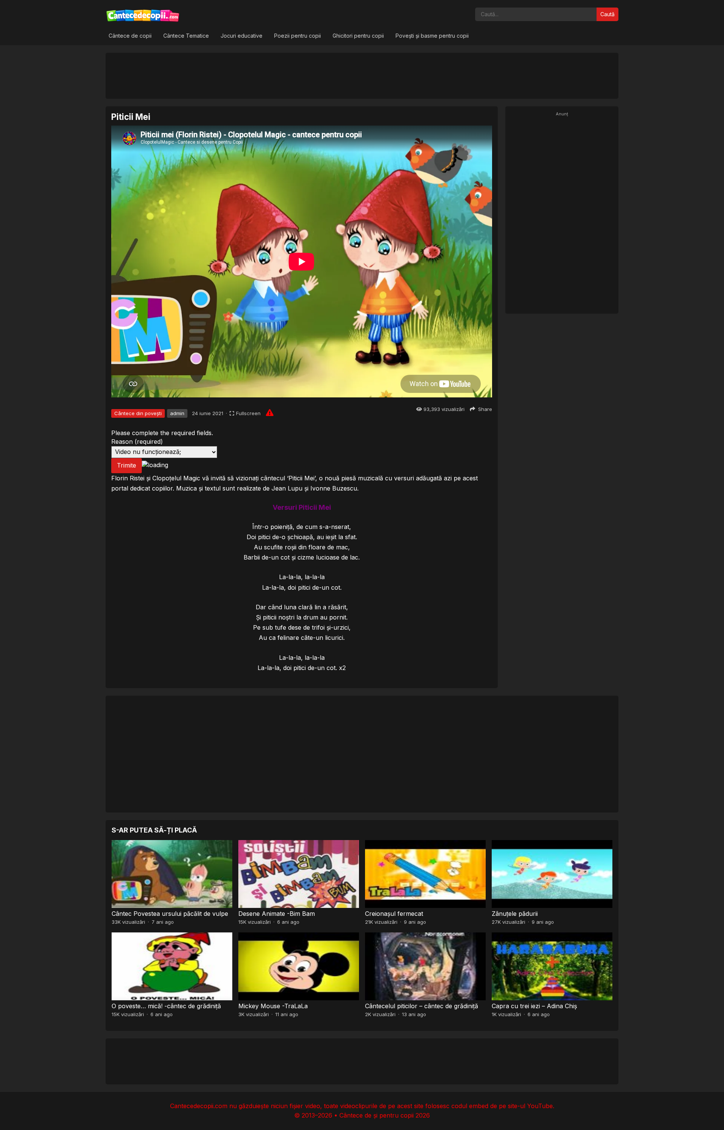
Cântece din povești (138, 413)
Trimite (126, 465)
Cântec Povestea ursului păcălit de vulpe (170, 913)
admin (177, 413)
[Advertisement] (362, 75)
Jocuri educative (241, 35)
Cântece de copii (130, 35)
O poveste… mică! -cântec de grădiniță (166, 1006)
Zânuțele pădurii (515, 913)
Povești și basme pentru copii (432, 35)
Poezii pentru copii (297, 35)
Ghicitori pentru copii (358, 35)
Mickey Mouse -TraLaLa (273, 1006)
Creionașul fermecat (394, 913)
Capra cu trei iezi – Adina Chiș (534, 1006)
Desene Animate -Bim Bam (276, 913)
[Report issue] (269, 412)
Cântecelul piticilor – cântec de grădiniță (421, 1006)
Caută (607, 14)
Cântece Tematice (186, 35)
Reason (137, 441)
